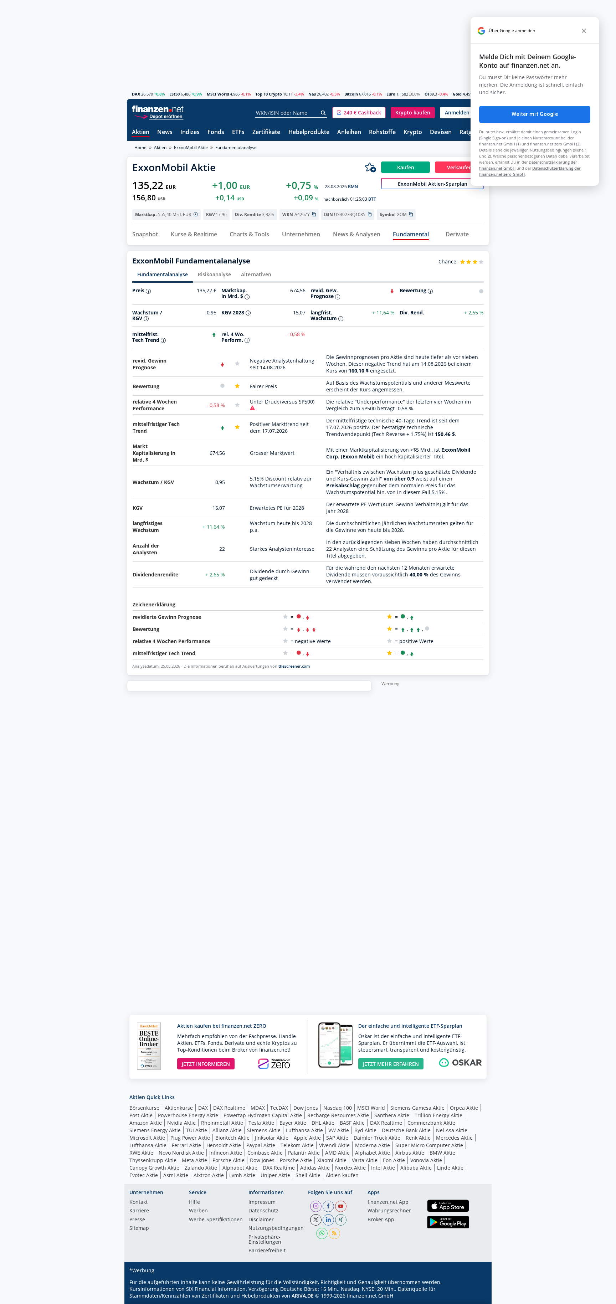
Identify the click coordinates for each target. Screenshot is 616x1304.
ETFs (238, 132)
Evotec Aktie (143, 1175)
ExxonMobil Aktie (191, 147)
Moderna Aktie (372, 1145)
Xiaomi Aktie (331, 1160)
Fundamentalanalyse (162, 274)
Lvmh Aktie (242, 1175)
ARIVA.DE (303, 1295)
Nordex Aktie (350, 1167)
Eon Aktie (394, 1160)
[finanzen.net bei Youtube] (340, 1206)
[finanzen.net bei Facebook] (328, 1206)
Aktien (140, 132)
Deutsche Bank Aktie (406, 1130)
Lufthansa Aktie (304, 1130)
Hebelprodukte (308, 132)
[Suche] (323, 113)
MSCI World (218, 94)
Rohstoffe (382, 132)
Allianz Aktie (227, 1130)
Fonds (215, 132)
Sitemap (139, 1228)
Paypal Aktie (260, 1145)
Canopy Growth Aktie (154, 1167)
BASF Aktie (352, 1122)
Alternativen (256, 274)
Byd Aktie (365, 1130)
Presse (137, 1220)
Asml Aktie (175, 1175)
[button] (359, 112)
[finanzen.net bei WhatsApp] (322, 1233)
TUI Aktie (196, 1130)
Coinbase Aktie (265, 1152)
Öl (427, 94)
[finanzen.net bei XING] (340, 1220)
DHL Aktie (323, 1122)
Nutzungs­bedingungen (276, 1228)
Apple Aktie (307, 1137)
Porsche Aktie (228, 1160)
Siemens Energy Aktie (155, 1130)
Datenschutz (263, 1211)
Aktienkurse (179, 1107)
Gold (457, 94)
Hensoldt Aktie (223, 1145)
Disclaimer (261, 1220)
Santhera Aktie (391, 1115)
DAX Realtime (229, 1107)
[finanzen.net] (158, 109)
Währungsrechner (389, 1211)
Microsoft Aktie (147, 1137)
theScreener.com (294, 666)
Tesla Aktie (261, 1122)
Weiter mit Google (535, 114)
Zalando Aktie (201, 1167)
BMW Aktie (442, 1152)
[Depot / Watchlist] (370, 167)
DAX (136, 94)
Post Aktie (141, 1115)
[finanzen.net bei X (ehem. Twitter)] (316, 1220)
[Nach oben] (474, 1296)
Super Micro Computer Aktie (429, 1145)
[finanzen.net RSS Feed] (334, 1233)
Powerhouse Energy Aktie (188, 1115)
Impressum (262, 1202)
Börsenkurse (144, 1107)
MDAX (258, 1107)
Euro (390, 94)
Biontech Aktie (232, 1137)
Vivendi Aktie (334, 1145)
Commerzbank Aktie (431, 1122)
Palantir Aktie (304, 1152)
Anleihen (349, 132)
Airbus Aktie (409, 1152)
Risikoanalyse (214, 274)
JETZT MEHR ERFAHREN (391, 1064)
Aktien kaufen (342, 1175)
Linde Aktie (450, 1167)
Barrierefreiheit (267, 1251)
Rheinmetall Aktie (222, 1122)
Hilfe (194, 1202)
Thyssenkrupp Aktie (152, 1160)
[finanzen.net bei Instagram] (316, 1206)
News (165, 132)
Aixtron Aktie (209, 1175)
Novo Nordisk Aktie (181, 1152)
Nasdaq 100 (337, 1107)
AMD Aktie (337, 1152)
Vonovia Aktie (426, 1160)
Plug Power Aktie (190, 1137)
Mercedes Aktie (454, 1137)
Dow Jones (305, 1107)
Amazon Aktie (145, 1122)
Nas (312, 94)
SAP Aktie (337, 1137)
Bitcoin (351, 94)
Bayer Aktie (292, 1122)
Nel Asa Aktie (451, 1130)
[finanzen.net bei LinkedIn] (328, 1220)
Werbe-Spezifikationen (216, 1220)
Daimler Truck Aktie (377, 1137)
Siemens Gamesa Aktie (417, 1107)
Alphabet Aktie (372, 1152)
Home (140, 147)
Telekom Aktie (297, 1145)
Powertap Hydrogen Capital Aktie (263, 1115)
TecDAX (279, 1107)
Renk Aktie (418, 1137)
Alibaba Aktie (416, 1167)
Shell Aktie (308, 1175)
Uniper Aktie (275, 1175)
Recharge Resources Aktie (338, 1115)
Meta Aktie (194, 1160)
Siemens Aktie (264, 1130)
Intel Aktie (383, 1167)
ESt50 (174, 94)
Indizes (190, 132)
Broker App (381, 1220)
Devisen (441, 132)
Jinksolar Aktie (271, 1137)
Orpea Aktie (464, 1107)
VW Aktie (338, 1130)
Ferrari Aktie (186, 1145)
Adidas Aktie (315, 1167)
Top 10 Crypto (268, 94)
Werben (198, 1211)
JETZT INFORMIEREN (206, 1064)
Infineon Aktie (225, 1152)
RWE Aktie (141, 1152)
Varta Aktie (365, 1160)
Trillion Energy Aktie (438, 1115)
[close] (584, 30)
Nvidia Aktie (181, 1122)
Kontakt (138, 1202)
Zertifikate (266, 132)
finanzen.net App (388, 1202)
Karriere (139, 1211)
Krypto (413, 132)
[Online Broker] (159, 116)
